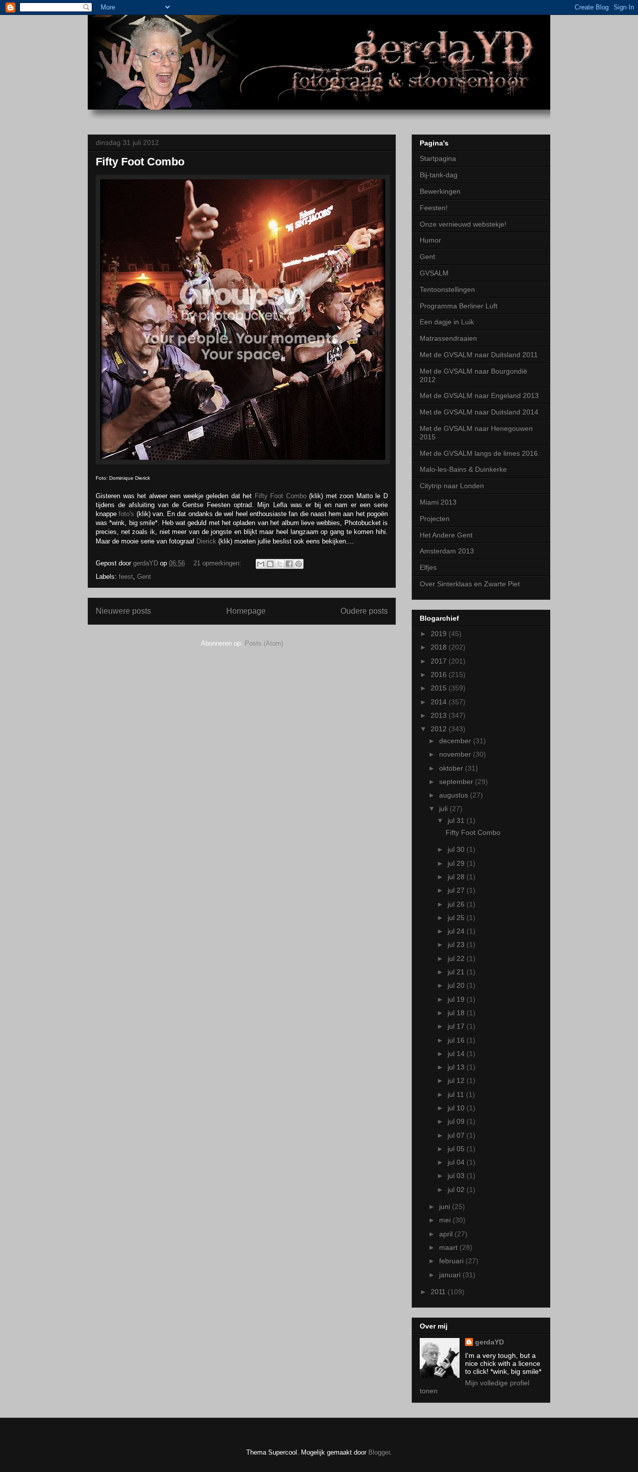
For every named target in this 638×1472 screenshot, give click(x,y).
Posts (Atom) (264, 643)
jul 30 (457, 849)
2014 (440, 702)
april (447, 1234)
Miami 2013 (438, 502)
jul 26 (457, 904)
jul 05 (457, 1149)
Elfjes (428, 567)
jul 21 (457, 972)
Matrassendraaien (448, 338)
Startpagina (438, 158)
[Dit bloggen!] (270, 564)
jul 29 (457, 863)
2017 (440, 661)
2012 (440, 729)
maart (449, 1247)
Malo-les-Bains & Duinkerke (463, 469)
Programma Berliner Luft (458, 306)
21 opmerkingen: (218, 563)
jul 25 (457, 918)
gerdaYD (489, 1342)
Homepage (246, 611)
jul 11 (457, 1094)
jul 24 (457, 931)
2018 (440, 647)
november (456, 754)
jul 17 (457, 1026)
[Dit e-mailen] (261, 564)
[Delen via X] (280, 564)
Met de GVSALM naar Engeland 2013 (479, 396)
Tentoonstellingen (447, 289)
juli (444, 808)
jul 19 (457, 999)
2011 (439, 1292)
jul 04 (457, 1162)
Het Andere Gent (446, 535)
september (457, 782)
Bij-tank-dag (439, 175)
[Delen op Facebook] (289, 564)
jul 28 (457, 877)
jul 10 (457, 1108)
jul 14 (457, 1054)
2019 (440, 634)
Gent (144, 576)
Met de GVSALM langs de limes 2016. (480, 453)
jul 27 (457, 890)
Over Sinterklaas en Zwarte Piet (470, 584)
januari (451, 1275)
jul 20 (457, 985)
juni (445, 1206)
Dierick (206, 541)
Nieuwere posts (123, 611)
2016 (440, 674)
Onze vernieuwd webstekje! (463, 224)
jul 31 (457, 820)
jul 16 (457, 1040)
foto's (126, 514)
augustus (454, 795)
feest (126, 576)
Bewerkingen (440, 191)
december (456, 741)
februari (452, 1261)
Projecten (435, 519)
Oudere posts (364, 611)
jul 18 (457, 1013)
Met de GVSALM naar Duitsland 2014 (479, 412)
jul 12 (457, 1080)
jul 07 (457, 1135)
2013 (440, 715)
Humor (430, 240)
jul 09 (457, 1121)
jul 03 (457, 1176)
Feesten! (434, 208)
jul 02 (457, 1190)
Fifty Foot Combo (140, 161)
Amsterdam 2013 (447, 551)
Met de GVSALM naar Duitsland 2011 (479, 355)
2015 (440, 688)
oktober (452, 768)
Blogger (379, 1452)
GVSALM (434, 273)
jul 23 (457, 944)
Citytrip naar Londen (452, 486)
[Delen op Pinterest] (299, 564)
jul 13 (457, 1067)
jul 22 (457, 958)
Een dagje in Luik (447, 322)
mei (446, 1220)
